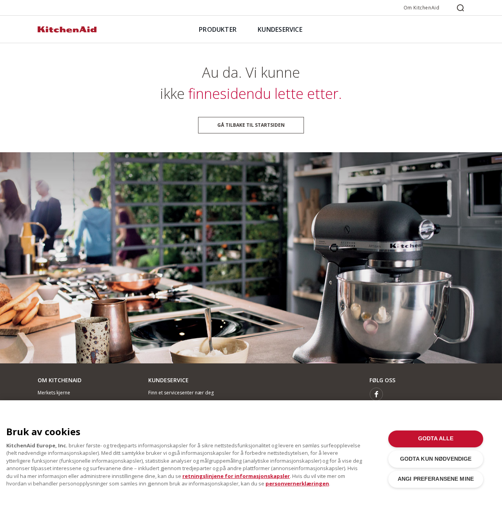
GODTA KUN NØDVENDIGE (436, 459)
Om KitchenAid (422, 7)
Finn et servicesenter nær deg (181, 392)
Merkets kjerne (54, 392)
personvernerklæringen (297, 483)
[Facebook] (376, 394)
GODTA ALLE (435, 438)
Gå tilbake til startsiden (251, 125)
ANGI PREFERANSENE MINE (436, 479)
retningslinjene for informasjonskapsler (236, 476)
